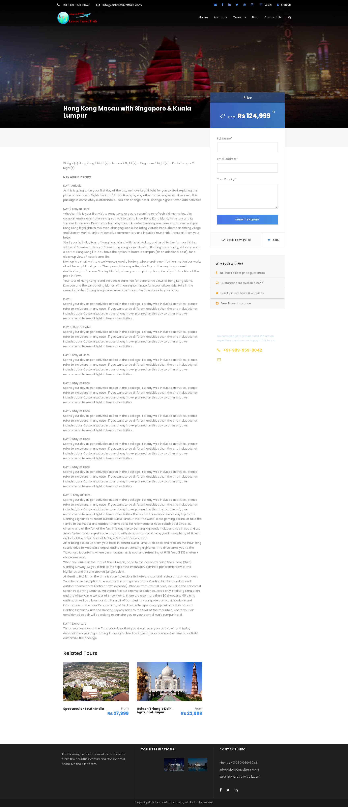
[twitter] (237, 5)
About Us (220, 17)
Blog (255, 17)
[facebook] (222, 5)
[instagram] (252, 5)
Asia (197, 765)
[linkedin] (229, 5)
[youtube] (244, 5)
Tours (237, 17)
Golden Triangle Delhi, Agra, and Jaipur (155, 710)
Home (203, 17)
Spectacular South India (83, 709)
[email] (215, 5)
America (174, 765)
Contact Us (272, 17)
